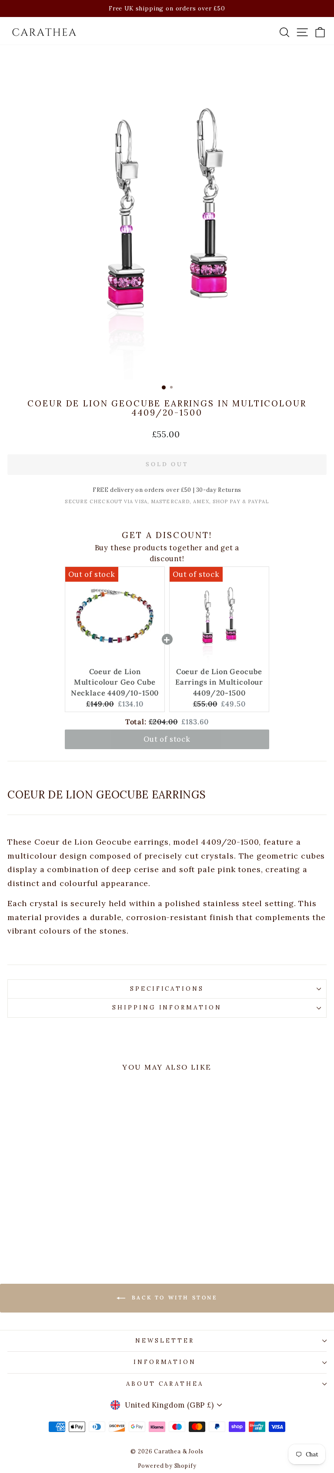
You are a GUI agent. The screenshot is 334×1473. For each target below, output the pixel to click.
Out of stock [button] (167, 739)
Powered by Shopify (167, 1465)
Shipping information (167, 1007)
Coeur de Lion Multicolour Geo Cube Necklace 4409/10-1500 (115, 682)
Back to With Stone (173, 1297)
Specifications (167, 988)
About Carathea (165, 1384)
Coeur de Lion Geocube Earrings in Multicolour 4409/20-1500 (219, 682)
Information (165, 1362)
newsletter (164, 1340)
